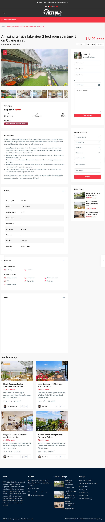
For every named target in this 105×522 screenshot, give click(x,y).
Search (87, 176)
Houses (81, 486)
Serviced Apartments (86, 483)
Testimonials (83, 519)
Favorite (92, 44)
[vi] (57, 6)
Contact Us (74, 519)
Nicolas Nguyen (12, 406)
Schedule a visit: (79, 81)
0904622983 (35, 488)
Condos (81, 495)
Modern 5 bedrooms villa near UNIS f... (70, 504)
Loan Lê (86, 54)
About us (68, 519)
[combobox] (87, 137)
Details (7, 191)
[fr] (49, 6)
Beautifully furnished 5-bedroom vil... (69, 483)
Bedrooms (79, 147)
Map (6, 297)
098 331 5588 (42, 2)
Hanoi (4, 44)
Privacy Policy (97, 519)
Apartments (83, 480)
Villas (81, 489)
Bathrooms (79, 153)
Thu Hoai (44, 406)
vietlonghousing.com (37, 495)
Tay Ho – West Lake (13, 44)
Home (3, 26)
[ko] (54, 6)
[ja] (51, 6)
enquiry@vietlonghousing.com (59, 2)
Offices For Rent (84, 498)
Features (7, 261)
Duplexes (82, 492)
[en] (46, 6)
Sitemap (90, 519)
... (19, 397)
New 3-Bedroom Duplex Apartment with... (92, 204)
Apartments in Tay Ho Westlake (16, 123)
